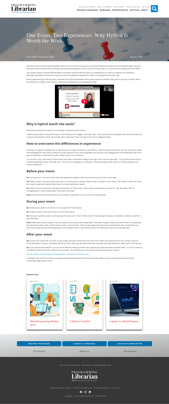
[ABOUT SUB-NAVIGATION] (149, 10)
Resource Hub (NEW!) (104, 6)
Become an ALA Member (87, 6)
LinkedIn (90, 392)
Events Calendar (118, 6)
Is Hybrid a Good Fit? (80, 321)
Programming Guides (133, 6)
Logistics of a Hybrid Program (124, 321)
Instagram (85, 392)
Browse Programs (39, 344)
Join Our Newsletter (129, 344)
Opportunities (101, 388)
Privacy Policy (100, 396)
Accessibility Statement (83, 396)
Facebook (81, 392)
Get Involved (146, 6)
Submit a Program (84, 344)
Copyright (69, 396)
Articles (115, 388)
